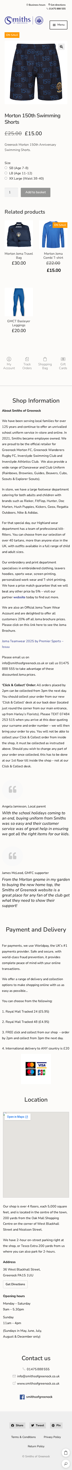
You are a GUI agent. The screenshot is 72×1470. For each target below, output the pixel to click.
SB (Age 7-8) (18, 168)
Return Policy (36, 1446)
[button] (61, 47)
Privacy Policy (52, 1437)
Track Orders (27, 366)
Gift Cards (63, 366)
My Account (9, 366)
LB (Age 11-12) (20, 173)
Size (8, 163)
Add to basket (35, 192)
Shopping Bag (45, 366)
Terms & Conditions (23, 1437)
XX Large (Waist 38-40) (26, 178)
